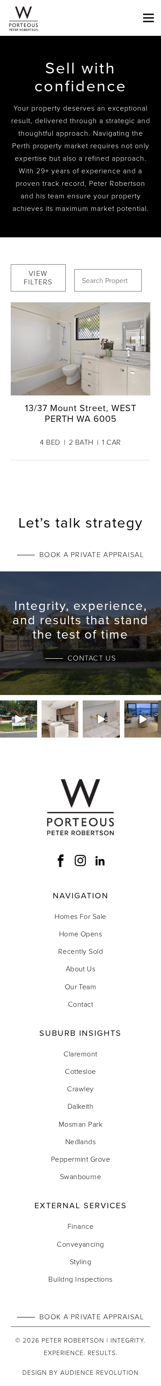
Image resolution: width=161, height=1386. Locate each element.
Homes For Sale (80, 916)
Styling (80, 1261)
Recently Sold (80, 951)
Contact (80, 1004)
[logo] (23, 17)
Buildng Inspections (80, 1279)
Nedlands (80, 1141)
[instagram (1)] (80, 860)
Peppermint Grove (80, 1159)
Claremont (80, 1054)
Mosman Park (80, 1124)
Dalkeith (81, 1106)
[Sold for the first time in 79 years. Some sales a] (18, 719)
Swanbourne (81, 1176)
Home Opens (80, 934)
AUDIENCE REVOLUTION (99, 1372)
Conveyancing (80, 1244)
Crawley (80, 1089)
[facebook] (60, 860)
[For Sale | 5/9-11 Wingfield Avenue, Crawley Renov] (101, 719)
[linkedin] (100, 860)
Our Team (81, 986)
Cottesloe (80, 1071)
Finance (80, 1226)
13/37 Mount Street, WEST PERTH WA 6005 (80, 413)
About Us (81, 969)
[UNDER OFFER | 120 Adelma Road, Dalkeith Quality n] (60, 719)
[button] (148, 18)
